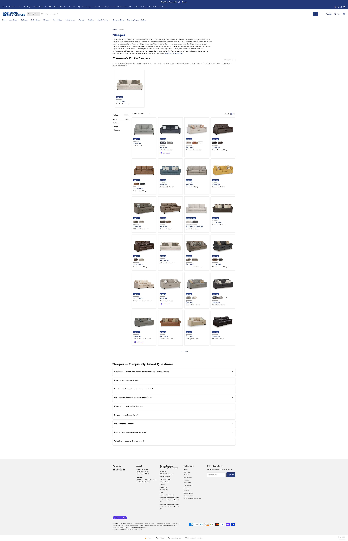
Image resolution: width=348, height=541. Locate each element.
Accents (82, 20)
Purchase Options (38, 7)
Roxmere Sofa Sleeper (219, 225)
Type (115, 120)
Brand (115, 127)
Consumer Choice (119, 20)
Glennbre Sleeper (218, 339)
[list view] (234, 113)
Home (4, 20)
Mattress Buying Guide (88, 7)
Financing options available (173, 53)
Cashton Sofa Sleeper (167, 187)
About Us (4, 7)
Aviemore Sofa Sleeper (193, 150)
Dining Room (35, 20)
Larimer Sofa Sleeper (193, 305)
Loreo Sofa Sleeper (218, 305)
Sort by (134, 113)
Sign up (231, 475)
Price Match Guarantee (15, 7)
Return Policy (63, 7)
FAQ (78, 7)
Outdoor (91, 20)
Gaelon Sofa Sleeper (192, 187)
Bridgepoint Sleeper (192, 339)
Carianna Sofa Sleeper (167, 339)
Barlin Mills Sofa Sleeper (220, 150)
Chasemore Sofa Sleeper (220, 267)
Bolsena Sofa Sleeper (140, 191)
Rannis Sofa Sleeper (192, 229)
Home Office (57, 20)
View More (227, 60)
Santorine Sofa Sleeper (141, 267)
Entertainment (70, 20)
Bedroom (24, 20)
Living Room (13, 20)
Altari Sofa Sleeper (166, 150)
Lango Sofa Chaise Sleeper (142, 301)
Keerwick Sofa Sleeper (219, 187)
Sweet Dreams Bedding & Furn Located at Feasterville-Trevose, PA (113, 7)
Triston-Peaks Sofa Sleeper (142, 339)
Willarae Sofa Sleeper (167, 301)
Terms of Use (72, 7)
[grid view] (231, 113)
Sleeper (117, 123)
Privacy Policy (48, 7)
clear (127, 119)
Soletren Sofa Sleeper (123, 104)
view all (126, 115)
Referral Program (27, 7)
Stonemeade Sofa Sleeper (194, 267)
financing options (129, 428)
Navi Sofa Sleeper (165, 229)
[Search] (315, 14)
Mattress (46, 20)
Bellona (117, 130)
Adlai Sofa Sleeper (139, 146)
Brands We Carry (103, 20)
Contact (56, 7)
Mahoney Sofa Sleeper (140, 229)
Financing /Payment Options (136, 20)
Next (186, 352)
